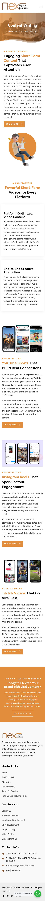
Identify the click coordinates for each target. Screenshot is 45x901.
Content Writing (9, 839)
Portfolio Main (8, 777)
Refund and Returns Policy (14, 796)
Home (14, 31)
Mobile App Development (13, 820)
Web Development (10, 815)
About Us (6, 782)
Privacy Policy (8, 786)
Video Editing (8, 834)
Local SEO (6, 811)
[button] (40, 6)
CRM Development (10, 825)
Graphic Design (9, 829)
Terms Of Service (10, 791)
